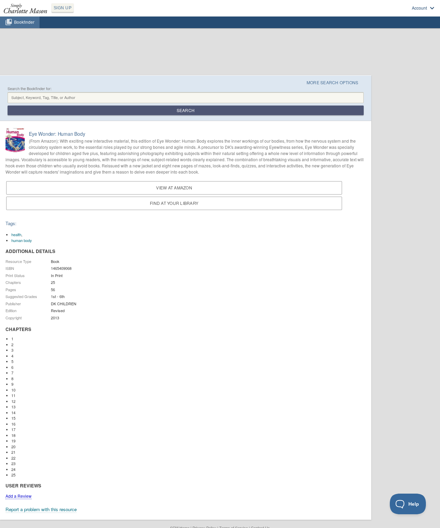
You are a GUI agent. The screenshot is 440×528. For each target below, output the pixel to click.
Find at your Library (174, 203)
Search (186, 110)
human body (21, 240)
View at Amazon (174, 187)
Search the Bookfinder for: (30, 88)
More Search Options (333, 82)
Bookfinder (24, 22)
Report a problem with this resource (41, 509)
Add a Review (19, 496)
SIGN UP (63, 8)
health (16, 234)
